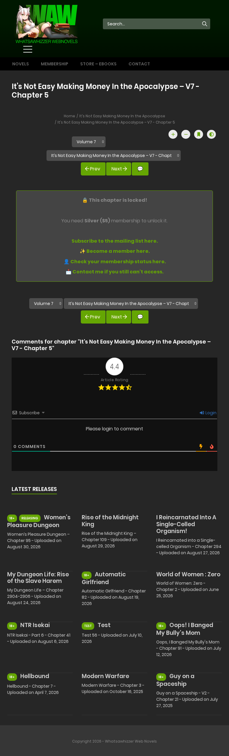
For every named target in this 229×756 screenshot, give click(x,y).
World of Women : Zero (188, 574)
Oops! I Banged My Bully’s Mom (184, 629)
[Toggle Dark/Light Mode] (211, 134)
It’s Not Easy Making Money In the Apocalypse (122, 115)
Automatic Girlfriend (104, 578)
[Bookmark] (198, 134)
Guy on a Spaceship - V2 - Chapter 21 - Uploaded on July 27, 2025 (187, 699)
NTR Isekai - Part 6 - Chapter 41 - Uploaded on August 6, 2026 (38, 638)
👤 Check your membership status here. (115, 261)
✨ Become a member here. (115, 251)
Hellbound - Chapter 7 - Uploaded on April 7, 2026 (33, 689)
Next (117, 168)
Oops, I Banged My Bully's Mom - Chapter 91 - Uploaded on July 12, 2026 (188, 648)
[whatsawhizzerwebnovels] (46, 23)
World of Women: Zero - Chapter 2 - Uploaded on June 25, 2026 (187, 589)
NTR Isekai (35, 625)
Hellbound (34, 676)
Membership (54, 64)
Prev (95, 168)
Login (210, 413)
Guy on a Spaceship (175, 680)
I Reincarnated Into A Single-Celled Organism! (186, 524)
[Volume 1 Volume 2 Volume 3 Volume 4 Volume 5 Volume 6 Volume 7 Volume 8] (89, 141)
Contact (139, 64)
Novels (20, 64)
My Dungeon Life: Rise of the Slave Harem (38, 577)
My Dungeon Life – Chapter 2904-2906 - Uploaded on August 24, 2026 (35, 596)
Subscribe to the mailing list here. (115, 241)
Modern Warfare (105, 676)
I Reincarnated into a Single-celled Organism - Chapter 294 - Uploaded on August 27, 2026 (189, 546)
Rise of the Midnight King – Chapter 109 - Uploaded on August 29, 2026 (109, 539)
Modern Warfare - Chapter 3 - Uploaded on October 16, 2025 (113, 688)
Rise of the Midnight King (110, 520)
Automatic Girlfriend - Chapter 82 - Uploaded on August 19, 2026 (114, 597)
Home (69, 115)
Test (104, 625)
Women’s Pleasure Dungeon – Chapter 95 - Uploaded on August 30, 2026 (38, 540)
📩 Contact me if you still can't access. (114, 271)
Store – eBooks (98, 64)
